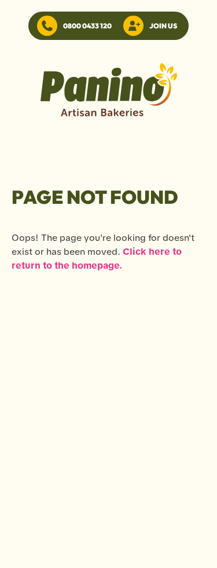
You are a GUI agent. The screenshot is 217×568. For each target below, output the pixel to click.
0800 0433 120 (87, 25)
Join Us (163, 25)
